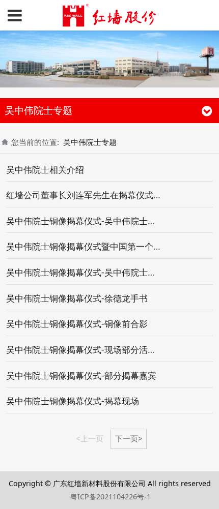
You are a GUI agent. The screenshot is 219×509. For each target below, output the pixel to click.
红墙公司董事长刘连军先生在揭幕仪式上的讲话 (97, 195)
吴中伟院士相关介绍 (45, 169)
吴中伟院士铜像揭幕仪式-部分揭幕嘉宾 (81, 375)
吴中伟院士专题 (90, 142)
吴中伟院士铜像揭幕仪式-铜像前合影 (77, 324)
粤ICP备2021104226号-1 (110, 496)
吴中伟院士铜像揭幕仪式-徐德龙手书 (77, 298)
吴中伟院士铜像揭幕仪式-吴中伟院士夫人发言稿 (98, 221)
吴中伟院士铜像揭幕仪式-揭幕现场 (72, 401)
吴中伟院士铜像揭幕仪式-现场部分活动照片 (90, 349)
